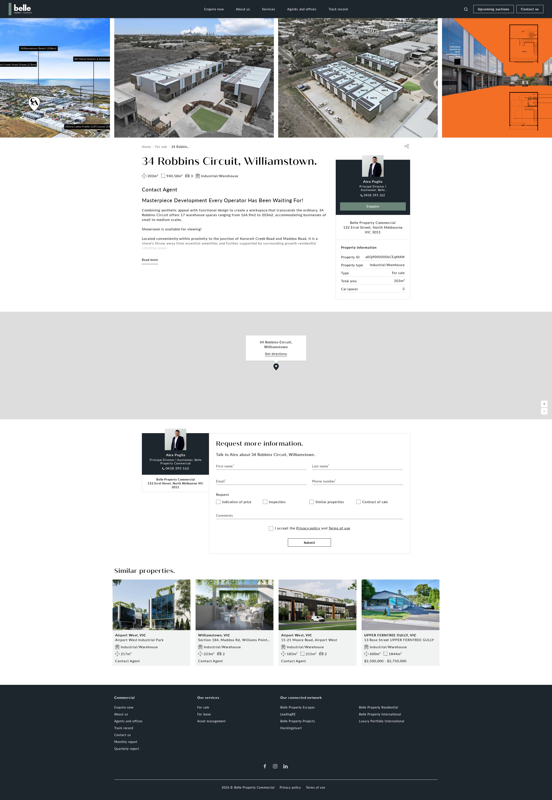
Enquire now (214, 9)
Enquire (373, 206)
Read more (150, 259)
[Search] (466, 9)
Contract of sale (375, 502)
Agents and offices (302, 9)
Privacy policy (308, 528)
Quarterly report (126, 748)
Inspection (277, 502)
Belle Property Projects (297, 721)
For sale (161, 146)
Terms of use (339, 528)
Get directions (276, 354)
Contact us (530, 9)
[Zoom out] (544, 411)
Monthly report (125, 742)
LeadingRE (288, 714)
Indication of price (236, 502)
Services (268, 9)
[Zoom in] (544, 403)
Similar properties (329, 502)
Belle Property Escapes (297, 707)
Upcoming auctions (493, 9)
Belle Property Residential (378, 707)
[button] (276, 366)
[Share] (406, 146)
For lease (204, 714)
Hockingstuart (291, 728)
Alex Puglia (373, 181)
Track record (338, 9)
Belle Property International (380, 714)
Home (146, 146)
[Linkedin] (285, 766)
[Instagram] (275, 766)
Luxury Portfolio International (381, 721)
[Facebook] (265, 766)
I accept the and (312, 528)
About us (243, 9)
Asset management (211, 721)
